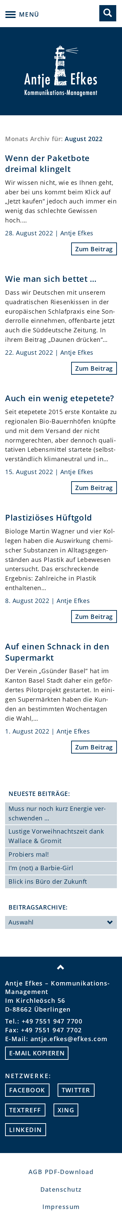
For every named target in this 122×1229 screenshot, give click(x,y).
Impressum (61, 1207)
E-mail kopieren (36, 1053)
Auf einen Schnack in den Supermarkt (57, 652)
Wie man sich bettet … (51, 278)
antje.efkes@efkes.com (69, 1039)
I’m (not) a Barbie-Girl (40, 868)
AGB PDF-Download (61, 1172)
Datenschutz (61, 1189)
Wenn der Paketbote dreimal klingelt (47, 163)
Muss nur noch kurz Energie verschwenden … (57, 813)
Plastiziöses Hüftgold (48, 517)
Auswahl (21, 922)
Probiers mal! (28, 854)
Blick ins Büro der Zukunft (47, 881)
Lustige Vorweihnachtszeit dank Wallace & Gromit (56, 836)
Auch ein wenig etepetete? (59, 398)
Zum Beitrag (94, 249)
